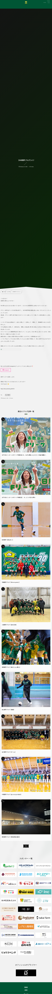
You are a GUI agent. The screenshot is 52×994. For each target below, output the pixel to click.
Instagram (6, 370)
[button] (48, 2)
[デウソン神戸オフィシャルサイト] (26, 2)
